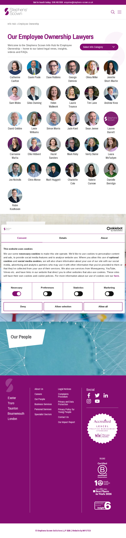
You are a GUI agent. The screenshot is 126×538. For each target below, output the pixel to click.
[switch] (47, 293)
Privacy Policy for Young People (66, 411)
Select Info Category (93, 47)
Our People (40, 399)
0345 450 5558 (57, 2)
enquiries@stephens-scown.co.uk (78, 2)
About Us (39, 389)
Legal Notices (64, 389)
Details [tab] (63, 238)
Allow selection (63, 306)
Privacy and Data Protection (66, 403)
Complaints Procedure (63, 395)
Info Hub (12, 23)
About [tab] (104, 238)
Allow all (103, 306)
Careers (38, 394)
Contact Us (63, 417)
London (12, 418)
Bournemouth (16, 413)
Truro (11, 403)
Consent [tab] (21, 238)
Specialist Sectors (43, 414)
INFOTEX (87, 530)
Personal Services (43, 409)
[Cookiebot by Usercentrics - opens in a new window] (109, 229)
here (116, 276)
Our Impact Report (66, 422)
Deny (23, 306)
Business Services (43, 404)
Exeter (12, 398)
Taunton (13, 408)
